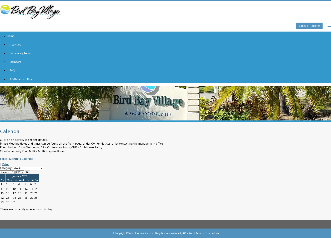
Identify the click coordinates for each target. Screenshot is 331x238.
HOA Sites (188, 233)
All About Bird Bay (20, 79)
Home (10, 36)
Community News (20, 53)
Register (315, 25)
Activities (15, 44)
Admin (215, 233)
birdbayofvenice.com (142, 233)
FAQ (12, 70)
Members (15, 61)
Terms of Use (203, 233)
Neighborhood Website (167, 233)
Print (5, 164)
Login (302, 25)
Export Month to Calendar (16, 159)
